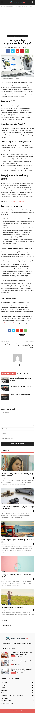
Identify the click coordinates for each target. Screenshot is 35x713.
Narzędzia (3, 604)
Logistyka (3, 536)
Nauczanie (4, 682)
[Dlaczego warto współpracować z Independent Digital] (17, 564)
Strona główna (4, 6)
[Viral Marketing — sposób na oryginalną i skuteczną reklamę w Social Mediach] (5, 671)
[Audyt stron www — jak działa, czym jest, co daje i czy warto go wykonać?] (5, 663)
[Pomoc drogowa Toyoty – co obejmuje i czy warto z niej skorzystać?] (17, 529)
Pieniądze (3, 685)
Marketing (9, 36)
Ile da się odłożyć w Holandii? (9, 344)
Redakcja (10, 47)
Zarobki (3, 693)
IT (11, 664)
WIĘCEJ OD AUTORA (22, 373)
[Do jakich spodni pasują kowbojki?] (17, 597)
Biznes (2, 571)
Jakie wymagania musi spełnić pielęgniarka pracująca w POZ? (26, 345)
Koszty (3, 688)
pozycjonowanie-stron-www (16, 201)
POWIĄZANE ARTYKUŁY (8, 373)
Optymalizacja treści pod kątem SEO (20, 36)
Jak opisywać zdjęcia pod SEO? (20, 386)
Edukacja (3, 470)
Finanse (3, 503)
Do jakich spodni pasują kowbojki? (12, 608)
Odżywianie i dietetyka (7, 703)
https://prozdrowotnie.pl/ (7, 323)
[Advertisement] (17, 21)
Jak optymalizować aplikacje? (20, 395)
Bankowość (4, 690)
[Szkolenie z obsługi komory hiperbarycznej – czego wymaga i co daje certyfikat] (17, 463)
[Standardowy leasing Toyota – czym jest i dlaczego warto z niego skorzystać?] (17, 496)
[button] (32, 2)
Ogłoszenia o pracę (6, 700)
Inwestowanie (4, 698)
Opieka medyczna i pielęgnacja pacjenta (12, 695)
